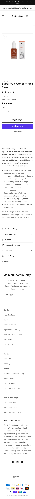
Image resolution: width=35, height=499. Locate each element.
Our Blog (7, 320)
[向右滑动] (22, 77)
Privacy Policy (9, 378)
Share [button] (6, 262)
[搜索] (27, 16)
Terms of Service (10, 383)
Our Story (7, 310)
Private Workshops (11, 398)
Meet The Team (9, 315)
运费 (15, 99)
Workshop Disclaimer (12, 388)
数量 (3, 107)
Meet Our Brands (10, 325)
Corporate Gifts (10, 403)
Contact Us (8, 359)
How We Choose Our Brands (14, 335)
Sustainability (9, 339)
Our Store (7, 354)
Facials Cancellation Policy (14, 373)
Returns (7, 369)
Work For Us (8, 344)
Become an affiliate (11, 407)
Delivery (7, 364)
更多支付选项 (17, 132)
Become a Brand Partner (13, 412)
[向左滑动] (13, 77)
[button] (2, 16)
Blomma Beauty (15, 495)
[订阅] (28, 295)
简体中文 (16, 477)
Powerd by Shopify (23, 495)
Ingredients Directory (12, 330)
